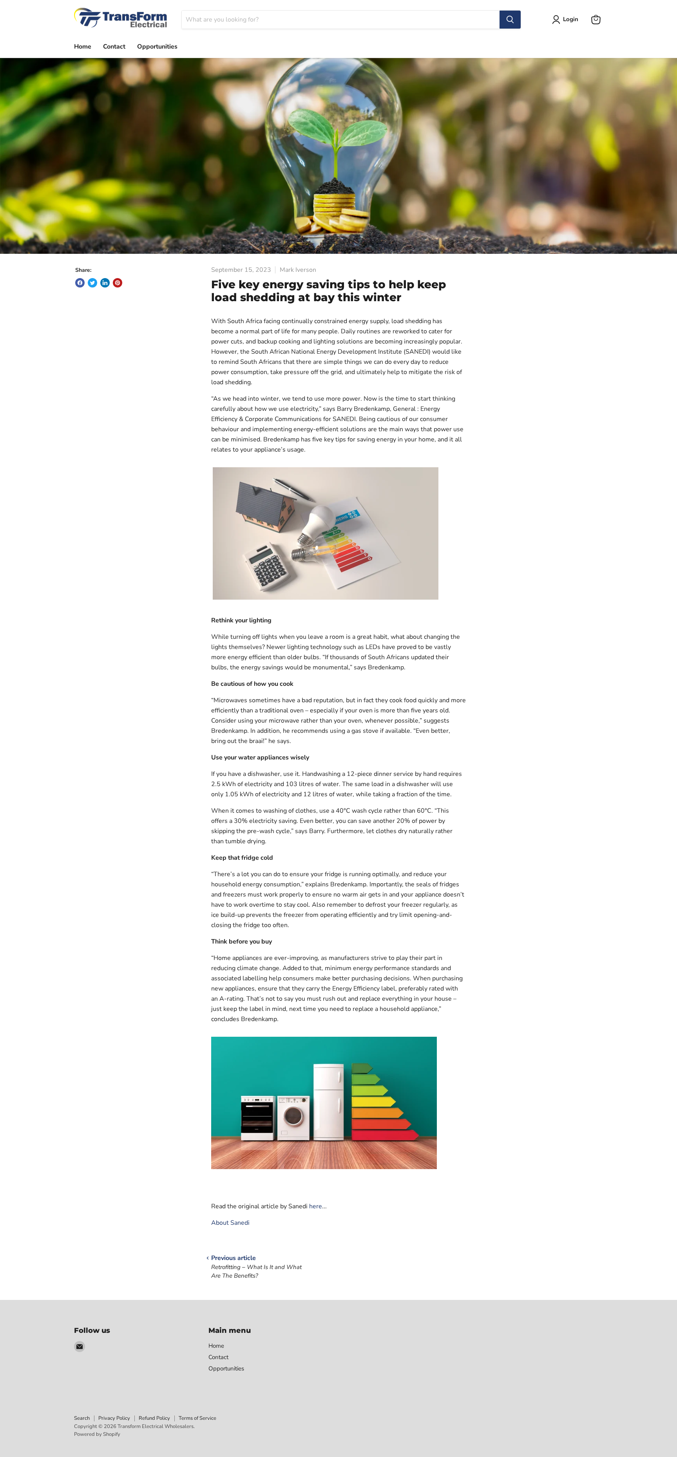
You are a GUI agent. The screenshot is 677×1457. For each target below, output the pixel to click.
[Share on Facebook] (80, 282)
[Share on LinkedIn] (105, 282)
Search (82, 1418)
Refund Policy (154, 1418)
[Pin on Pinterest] (117, 282)
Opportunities (157, 46)
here (315, 1206)
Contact (114, 46)
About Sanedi (230, 1222)
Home (82, 46)
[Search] (510, 20)
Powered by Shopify (97, 1434)
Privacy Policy (114, 1418)
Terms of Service (197, 1418)
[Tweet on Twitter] (92, 282)
